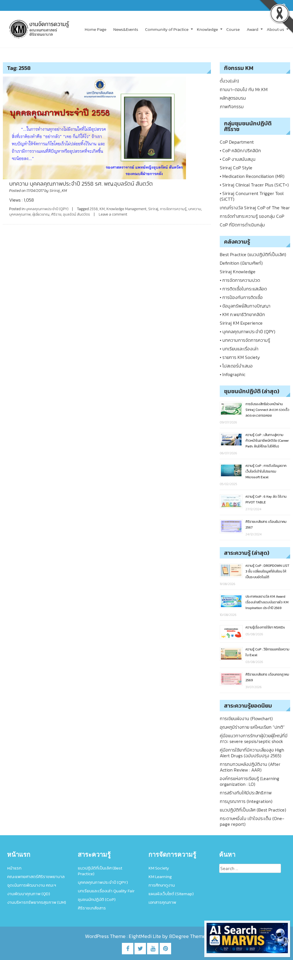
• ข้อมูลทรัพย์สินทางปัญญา (245, 305)
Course (233, 29)
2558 (94, 209)
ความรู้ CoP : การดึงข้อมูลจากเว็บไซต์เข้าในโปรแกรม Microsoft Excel (266, 471)
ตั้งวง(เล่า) (229, 80)
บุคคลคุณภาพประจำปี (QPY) (46, 209)
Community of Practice (167, 29)
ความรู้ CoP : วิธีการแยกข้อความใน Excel (267, 652)
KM (102, 209)
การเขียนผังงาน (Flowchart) (246, 718)
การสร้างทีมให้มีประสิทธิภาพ (246, 792)
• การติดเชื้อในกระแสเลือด (243, 288)
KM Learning (160, 876)
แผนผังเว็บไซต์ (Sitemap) (171, 893)
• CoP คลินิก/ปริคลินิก (240, 150)
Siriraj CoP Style (236, 167)
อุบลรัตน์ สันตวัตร (76, 214)
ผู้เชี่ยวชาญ (41, 214)
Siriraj (153, 209)
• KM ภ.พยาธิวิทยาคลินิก (242, 314)
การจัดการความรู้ (173, 209)
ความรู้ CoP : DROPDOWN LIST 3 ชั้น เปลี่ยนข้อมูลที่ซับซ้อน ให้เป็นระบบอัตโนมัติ (267, 571)
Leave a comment (113, 214)
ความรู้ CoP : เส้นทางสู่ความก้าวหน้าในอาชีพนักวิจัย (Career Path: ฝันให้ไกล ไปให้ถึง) (267, 440)
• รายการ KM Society (240, 357)
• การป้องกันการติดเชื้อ (241, 297)
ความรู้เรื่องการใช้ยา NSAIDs (265, 627)
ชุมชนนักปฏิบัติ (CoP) (97, 899)
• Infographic (232, 374)
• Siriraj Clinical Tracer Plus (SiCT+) (254, 184)
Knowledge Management (126, 209)
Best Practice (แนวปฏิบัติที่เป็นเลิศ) (253, 254)
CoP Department (237, 141)
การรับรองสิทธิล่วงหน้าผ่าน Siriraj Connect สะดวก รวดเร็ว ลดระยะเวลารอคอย (267, 409)
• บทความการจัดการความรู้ (245, 340)
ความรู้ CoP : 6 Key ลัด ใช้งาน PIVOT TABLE (266, 499)
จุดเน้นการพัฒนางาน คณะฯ (31, 885)
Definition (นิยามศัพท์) (241, 263)
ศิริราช (56, 214)
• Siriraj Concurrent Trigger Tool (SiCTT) (252, 196)
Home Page (95, 29)
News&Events (125, 29)
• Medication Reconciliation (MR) (252, 176)
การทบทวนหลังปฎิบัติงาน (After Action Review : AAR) (250, 767)
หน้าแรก (14, 868)
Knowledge (207, 29)
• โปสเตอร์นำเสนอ (236, 365)
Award (252, 29)
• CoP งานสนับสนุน (238, 159)
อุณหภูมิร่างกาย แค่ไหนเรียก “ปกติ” (252, 727)
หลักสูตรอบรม (233, 98)
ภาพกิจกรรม (232, 106)
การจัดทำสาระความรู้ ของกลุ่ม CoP (252, 216)
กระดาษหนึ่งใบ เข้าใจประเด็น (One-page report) (252, 821)
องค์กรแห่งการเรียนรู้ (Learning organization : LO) (249, 781)
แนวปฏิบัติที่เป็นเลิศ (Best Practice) (253, 809)
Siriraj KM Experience (241, 323)
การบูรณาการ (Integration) (246, 801)
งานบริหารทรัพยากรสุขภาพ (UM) (36, 902)
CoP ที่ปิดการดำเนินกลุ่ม (242, 224)
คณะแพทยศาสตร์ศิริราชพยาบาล (36, 876)
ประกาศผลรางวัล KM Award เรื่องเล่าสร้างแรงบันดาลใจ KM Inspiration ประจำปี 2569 (267, 602)
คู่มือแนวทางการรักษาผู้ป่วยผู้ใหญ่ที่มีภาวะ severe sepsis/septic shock (254, 738)
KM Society (159, 868)
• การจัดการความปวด (240, 280)
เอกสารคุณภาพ (162, 902)
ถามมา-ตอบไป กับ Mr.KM (244, 89)
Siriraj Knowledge (238, 271)
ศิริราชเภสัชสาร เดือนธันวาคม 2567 (266, 524)
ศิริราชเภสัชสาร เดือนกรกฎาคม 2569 (267, 677)
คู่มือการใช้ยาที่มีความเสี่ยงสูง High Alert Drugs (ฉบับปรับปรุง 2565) (252, 752)
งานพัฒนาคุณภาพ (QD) (28, 893)
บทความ (194, 209)
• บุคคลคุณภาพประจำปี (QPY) (247, 331)
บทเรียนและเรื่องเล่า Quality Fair (106, 890)
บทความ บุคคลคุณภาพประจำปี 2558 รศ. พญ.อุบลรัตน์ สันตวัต (81, 183)
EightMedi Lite (145, 936)
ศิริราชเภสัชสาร (92, 908)
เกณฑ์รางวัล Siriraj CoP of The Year (255, 207)
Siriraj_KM (58, 190)
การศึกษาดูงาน (162, 885)
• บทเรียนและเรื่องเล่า (239, 348)
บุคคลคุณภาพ (20, 214)
